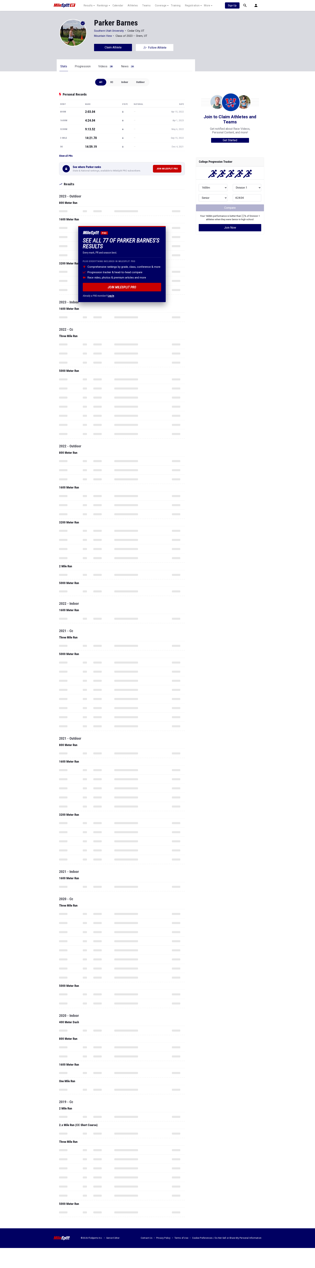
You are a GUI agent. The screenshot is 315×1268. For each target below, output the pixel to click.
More (207, 5)
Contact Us (146, 1238)
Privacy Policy (163, 1238)
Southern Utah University (109, 30)
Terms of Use (181, 1238)
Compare (230, 207)
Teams (146, 5)
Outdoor (140, 82)
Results (88, 5)
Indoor (124, 82)
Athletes (133, 5)
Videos (105, 66)
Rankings (102, 5)
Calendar (117, 5)
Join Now (230, 227)
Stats (63, 66)
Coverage (160, 5)
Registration (192, 5)
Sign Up (232, 5)
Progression (83, 66)
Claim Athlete (113, 47)
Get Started (230, 140)
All (100, 82)
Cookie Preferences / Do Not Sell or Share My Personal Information (226, 1238)
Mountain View (103, 35)
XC (111, 82)
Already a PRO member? (98, 295)
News (127, 66)
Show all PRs (66, 155)
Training (175, 5)
